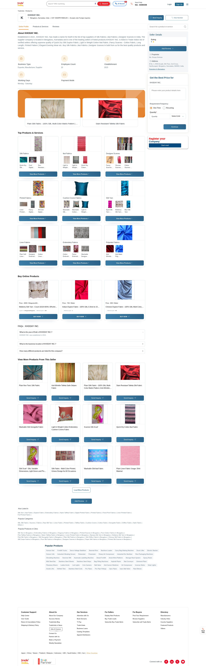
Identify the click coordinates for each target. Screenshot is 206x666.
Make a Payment (55, 640)
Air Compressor (126, 565)
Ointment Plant (141, 561)
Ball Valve (97, 565)
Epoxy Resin (147, 558)
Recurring (170, 108)
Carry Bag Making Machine (124, 550)
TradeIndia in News (55, 625)
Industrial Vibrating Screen (66, 554)
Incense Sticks (140, 565)
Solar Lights (152, 565)
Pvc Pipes (88, 569)
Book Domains (82, 619)
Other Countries (92, 653)
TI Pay (79, 622)
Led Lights (76, 565)
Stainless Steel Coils (75, 569)
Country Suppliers (167, 622)
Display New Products (112, 615)
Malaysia (50, 653)
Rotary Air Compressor (106, 554)
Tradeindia (21, 11)
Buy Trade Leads (110, 619)
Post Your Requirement (140, 615)
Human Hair (50, 550)
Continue (174, 127)
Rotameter (82, 554)
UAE (64, 653)
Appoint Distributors (83, 635)
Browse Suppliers (139, 619)
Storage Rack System (133, 558)
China (29, 653)
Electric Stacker (152, 550)
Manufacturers (165, 615)
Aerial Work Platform (116, 558)
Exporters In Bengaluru (157, 69)
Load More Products (81, 490)
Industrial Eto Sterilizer (124, 554)
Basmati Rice (93, 550)
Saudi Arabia (71, 653)
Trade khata (81, 625)
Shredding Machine (52, 558)
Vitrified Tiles (61, 569)
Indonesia (57, 653)
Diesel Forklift (101, 558)
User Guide (25, 619)
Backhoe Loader (106, 550)
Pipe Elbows (137, 569)
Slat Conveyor (128, 561)
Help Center (25, 615)
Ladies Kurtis (65, 565)
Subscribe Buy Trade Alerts (114, 622)
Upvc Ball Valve (125, 569)
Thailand (42, 653)
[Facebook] (166, 661)
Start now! (165, 145)
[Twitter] (177, 661)
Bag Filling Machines (101, 561)
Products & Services (40, 26)
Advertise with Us (83, 615)
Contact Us (53, 633)
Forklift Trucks (62, 550)
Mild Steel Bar (51, 561)
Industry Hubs (165, 619)
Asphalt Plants (116, 561)
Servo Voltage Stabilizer (78, 550)
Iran (83, 653)
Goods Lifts (50, 569)
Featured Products (167, 625)
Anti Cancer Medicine (111, 565)
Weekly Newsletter (55, 643)
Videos (163, 628)
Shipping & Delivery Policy (30, 625)
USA (79, 653)
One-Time (157, 108)
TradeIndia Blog (54, 622)
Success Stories (54, 619)
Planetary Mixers (52, 565)
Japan (23, 653)
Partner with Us (54, 636)
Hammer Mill (66, 558)
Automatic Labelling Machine (84, 558)
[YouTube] (183, 661)
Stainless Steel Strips (84, 561)
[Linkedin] (171, 661)
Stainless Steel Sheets (66, 561)
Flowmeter (92, 554)
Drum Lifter (140, 550)
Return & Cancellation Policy (30, 622)
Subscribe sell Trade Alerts (142, 622)
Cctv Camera (87, 565)
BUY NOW (37, 316)
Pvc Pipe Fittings (100, 569)
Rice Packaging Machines (144, 554)
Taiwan (35, 653)
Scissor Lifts (50, 554)
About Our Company (56, 615)
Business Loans (82, 628)
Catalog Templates (83, 631)
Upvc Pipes (113, 569)
